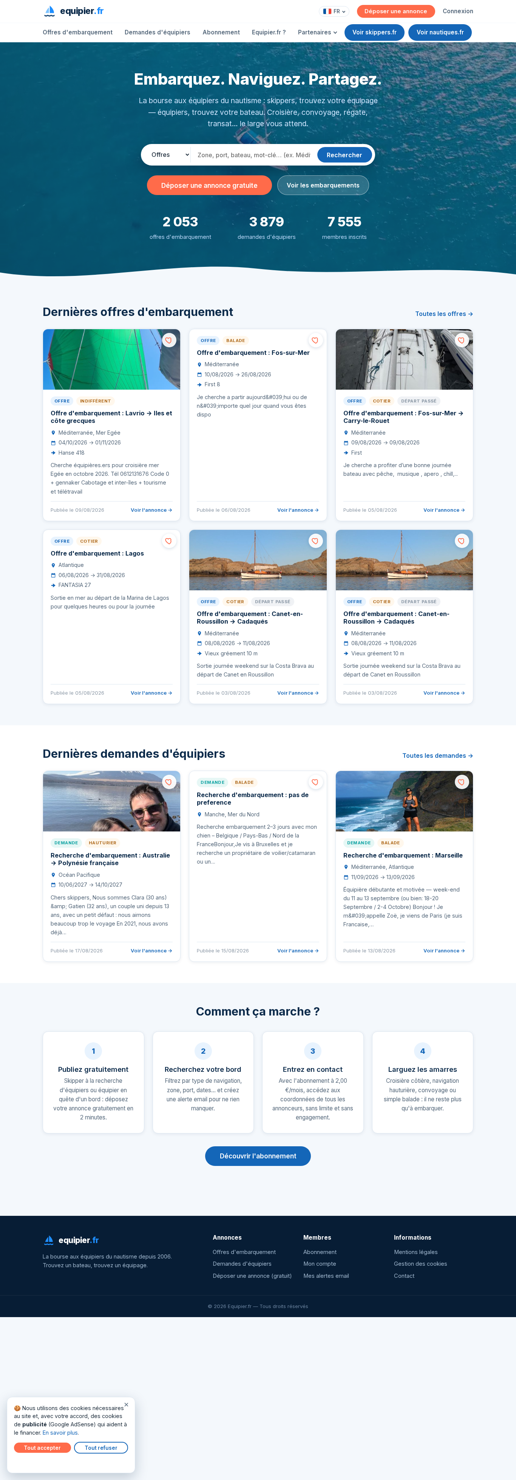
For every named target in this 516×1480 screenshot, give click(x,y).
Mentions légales (416, 1252)
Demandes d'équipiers (157, 32)
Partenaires (314, 32)
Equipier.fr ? (269, 32)
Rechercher (344, 155)
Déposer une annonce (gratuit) (252, 1276)
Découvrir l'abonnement (258, 1156)
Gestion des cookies (420, 1263)
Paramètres (30, 1462)
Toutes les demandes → (437, 755)
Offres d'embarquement (78, 32)
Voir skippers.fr (374, 32)
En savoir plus (60, 1432)
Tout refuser (101, 1448)
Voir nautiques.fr (440, 32)
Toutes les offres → (444, 313)
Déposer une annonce (396, 11)
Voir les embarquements (323, 185)
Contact (404, 1276)
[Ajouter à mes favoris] (169, 340)
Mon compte (319, 1263)
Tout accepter (42, 1448)
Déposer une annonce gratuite (209, 185)
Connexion (458, 11)
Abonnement (221, 32)
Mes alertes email (326, 1276)
